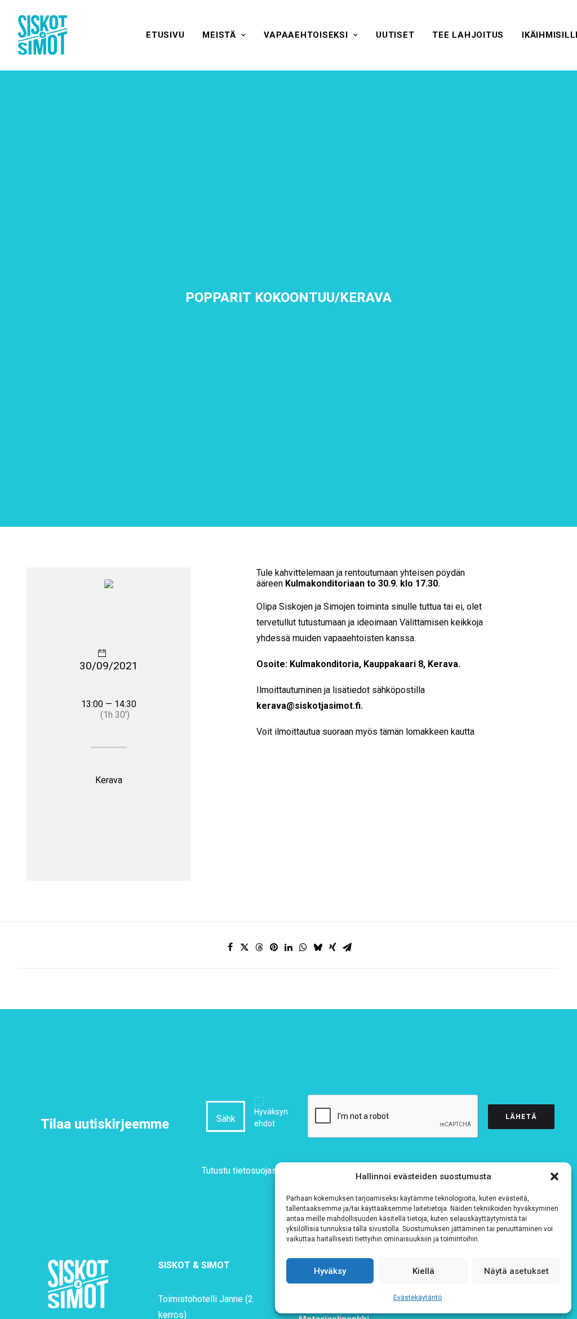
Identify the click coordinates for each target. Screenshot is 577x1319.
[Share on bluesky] (318, 947)
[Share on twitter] (244, 947)
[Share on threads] (259, 947)
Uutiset (395, 35)
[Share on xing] (332, 947)
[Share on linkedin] (288, 947)
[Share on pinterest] (274, 947)
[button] (554, 1176)
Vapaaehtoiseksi (306, 35)
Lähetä (521, 1117)
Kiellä (423, 1271)
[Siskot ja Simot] (42, 35)
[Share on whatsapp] (303, 947)
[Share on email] (347, 947)
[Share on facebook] (230, 947)
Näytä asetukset (516, 1271)
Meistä (219, 35)
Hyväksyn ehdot (271, 1117)
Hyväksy (330, 1271)
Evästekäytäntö (417, 1298)
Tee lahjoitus (468, 35)
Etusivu (165, 35)
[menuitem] (165, 35)
